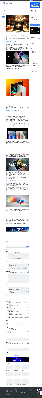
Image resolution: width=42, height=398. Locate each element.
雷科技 (7, 4)
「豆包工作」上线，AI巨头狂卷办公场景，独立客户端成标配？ (35, 19)
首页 (4, 5)
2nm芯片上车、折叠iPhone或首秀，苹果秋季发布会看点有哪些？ (17, 370)
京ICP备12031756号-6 (22, 397)
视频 (4, 10)
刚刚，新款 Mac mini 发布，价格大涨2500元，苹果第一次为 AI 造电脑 (25, 370)
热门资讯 (16, 389)
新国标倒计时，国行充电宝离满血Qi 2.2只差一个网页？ (35, 17)
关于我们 (11, 390)
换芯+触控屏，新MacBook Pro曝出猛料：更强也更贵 (25, 384)
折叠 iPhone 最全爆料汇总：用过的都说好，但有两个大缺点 (25, 377)
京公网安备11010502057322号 (30, 397)
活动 (4, 12)
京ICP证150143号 (25, 397)
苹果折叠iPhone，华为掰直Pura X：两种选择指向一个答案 (9, 384)
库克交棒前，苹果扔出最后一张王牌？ (9, 377)
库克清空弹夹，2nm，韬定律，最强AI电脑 (9, 370)
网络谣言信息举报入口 (8, 394)
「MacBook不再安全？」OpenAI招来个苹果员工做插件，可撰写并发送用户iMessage (17, 377)
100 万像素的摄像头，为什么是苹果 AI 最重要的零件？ (17, 384)
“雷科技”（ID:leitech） (13, 223)
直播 (4, 9)
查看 (38, 65)
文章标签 (16, 391)
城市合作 (7, 389)
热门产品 (16, 390)
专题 (4, 11)
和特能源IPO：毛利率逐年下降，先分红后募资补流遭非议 (35, 72)
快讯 (4, 6)
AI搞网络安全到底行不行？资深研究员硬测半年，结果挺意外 (35, 22)
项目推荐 (7, 390)
